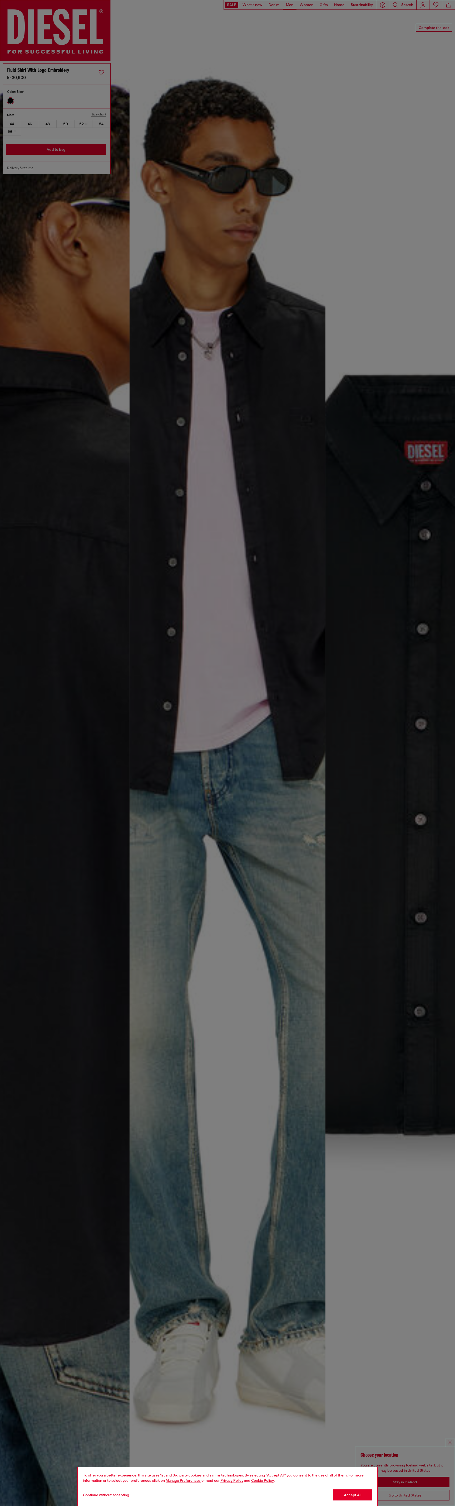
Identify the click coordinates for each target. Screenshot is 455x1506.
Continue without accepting (106, 1495)
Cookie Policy (262, 1480)
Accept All (352, 1495)
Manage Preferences (183, 1480)
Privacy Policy (231, 1480)
